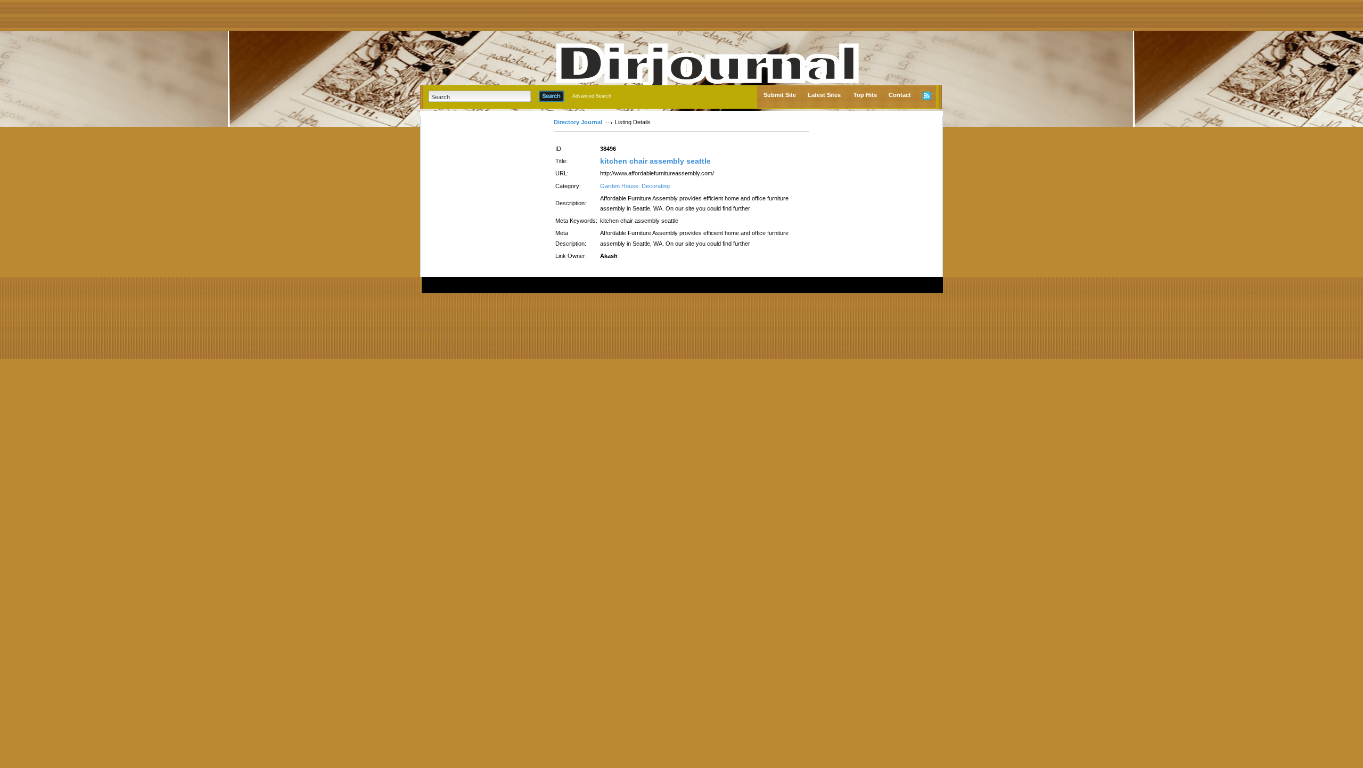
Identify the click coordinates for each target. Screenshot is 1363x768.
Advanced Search (591, 96)
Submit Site (779, 95)
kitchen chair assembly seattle (655, 161)
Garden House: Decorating (635, 186)
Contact (900, 95)
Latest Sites (824, 95)
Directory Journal (578, 122)
